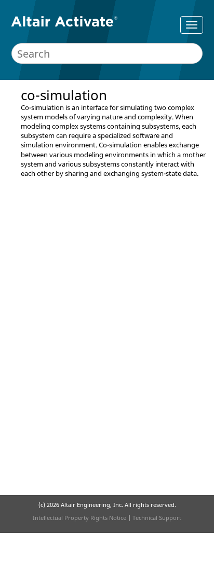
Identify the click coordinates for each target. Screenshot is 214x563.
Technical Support (156, 517)
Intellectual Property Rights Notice (79, 517)
